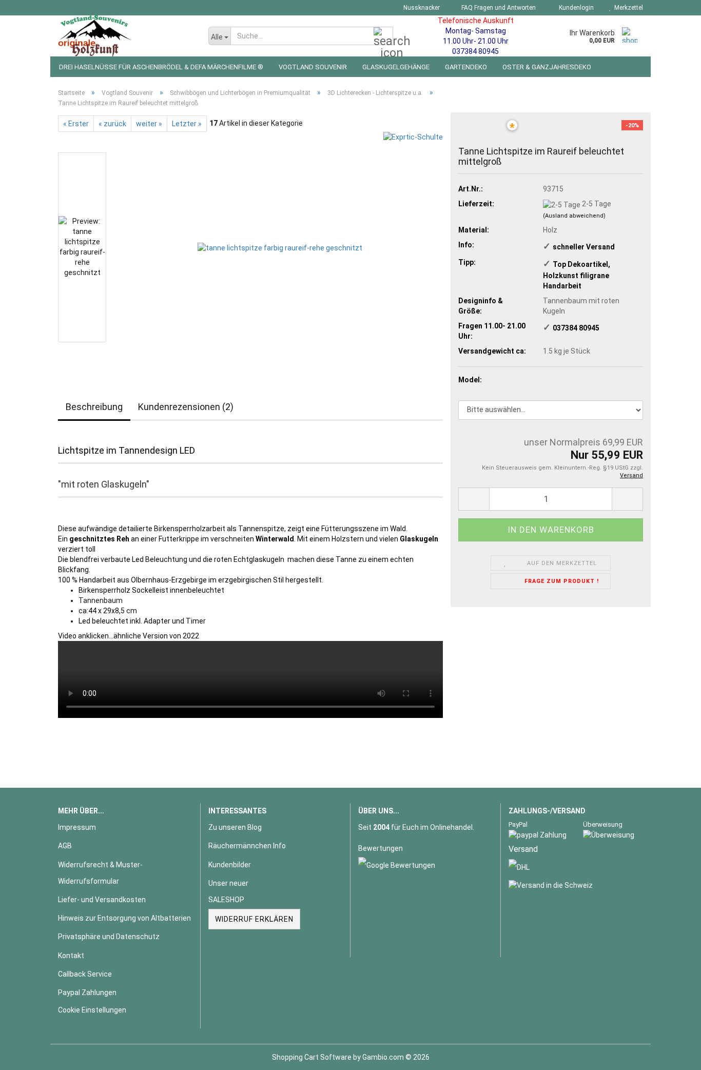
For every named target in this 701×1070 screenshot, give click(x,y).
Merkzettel (627, 7)
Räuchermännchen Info (247, 846)
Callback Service (85, 974)
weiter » (149, 124)
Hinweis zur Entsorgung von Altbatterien (124, 918)
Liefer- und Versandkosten (102, 900)
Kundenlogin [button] (575, 7)
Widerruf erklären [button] (254, 919)
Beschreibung (94, 406)
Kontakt (71, 955)
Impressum (77, 827)
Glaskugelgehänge (396, 67)
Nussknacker (421, 7)
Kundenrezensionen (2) (185, 406)
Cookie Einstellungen (92, 1010)
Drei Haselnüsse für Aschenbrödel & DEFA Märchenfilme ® (161, 67)
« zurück (112, 124)
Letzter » (187, 124)
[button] (473, 499)
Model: (470, 380)
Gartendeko (466, 67)
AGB (65, 846)
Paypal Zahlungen (87, 992)
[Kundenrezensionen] (481, 132)
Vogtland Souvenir (313, 67)
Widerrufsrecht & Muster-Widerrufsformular (100, 873)
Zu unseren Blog (235, 827)
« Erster (76, 124)
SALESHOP (226, 900)
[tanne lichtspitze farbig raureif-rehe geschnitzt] (280, 247)
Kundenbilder (229, 865)
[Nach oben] (672, 1054)
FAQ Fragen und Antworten (498, 7)
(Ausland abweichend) (574, 215)
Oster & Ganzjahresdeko (546, 67)
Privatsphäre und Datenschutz (109, 936)
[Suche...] (383, 36)
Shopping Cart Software (312, 1057)
